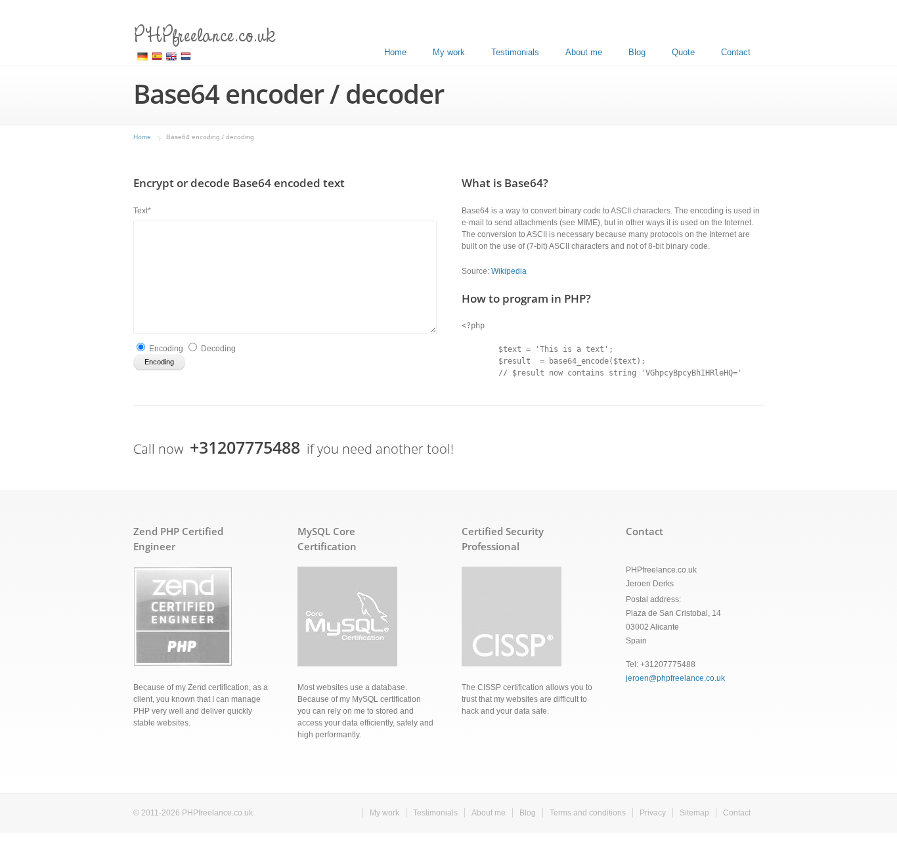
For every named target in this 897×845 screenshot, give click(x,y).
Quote (683, 52)
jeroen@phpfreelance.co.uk (675, 678)
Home (395, 52)
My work (449, 52)
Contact (736, 52)
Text (142, 210)
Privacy (653, 812)
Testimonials (515, 52)
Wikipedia (509, 271)
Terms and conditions (588, 812)
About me (583, 52)
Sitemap (694, 812)
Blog (636, 52)
